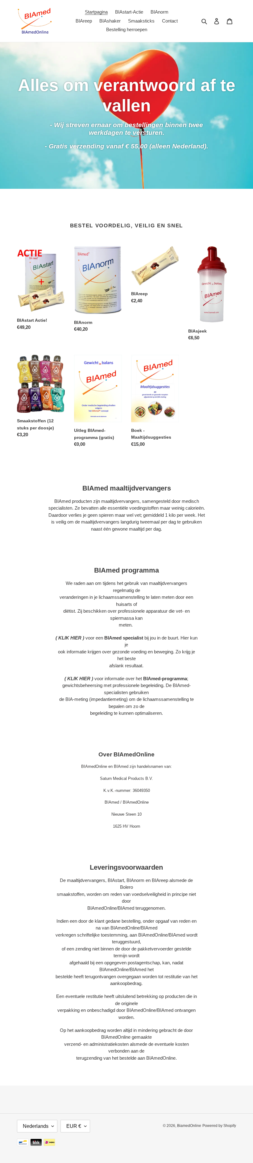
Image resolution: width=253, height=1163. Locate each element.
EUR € (73, 1126)
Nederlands (35, 1126)
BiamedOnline (189, 1126)
